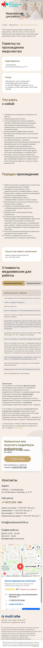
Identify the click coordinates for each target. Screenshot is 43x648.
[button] (17, 459)
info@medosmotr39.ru (14, 522)
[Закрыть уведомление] (41, 641)
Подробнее (35, 645)
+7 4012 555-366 (11, 502)
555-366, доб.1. (18, 428)
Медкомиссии (13, 25)
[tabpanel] (21, 334)
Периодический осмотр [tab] (33, 283)
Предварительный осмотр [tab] (13, 283)
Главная (4, 25)
